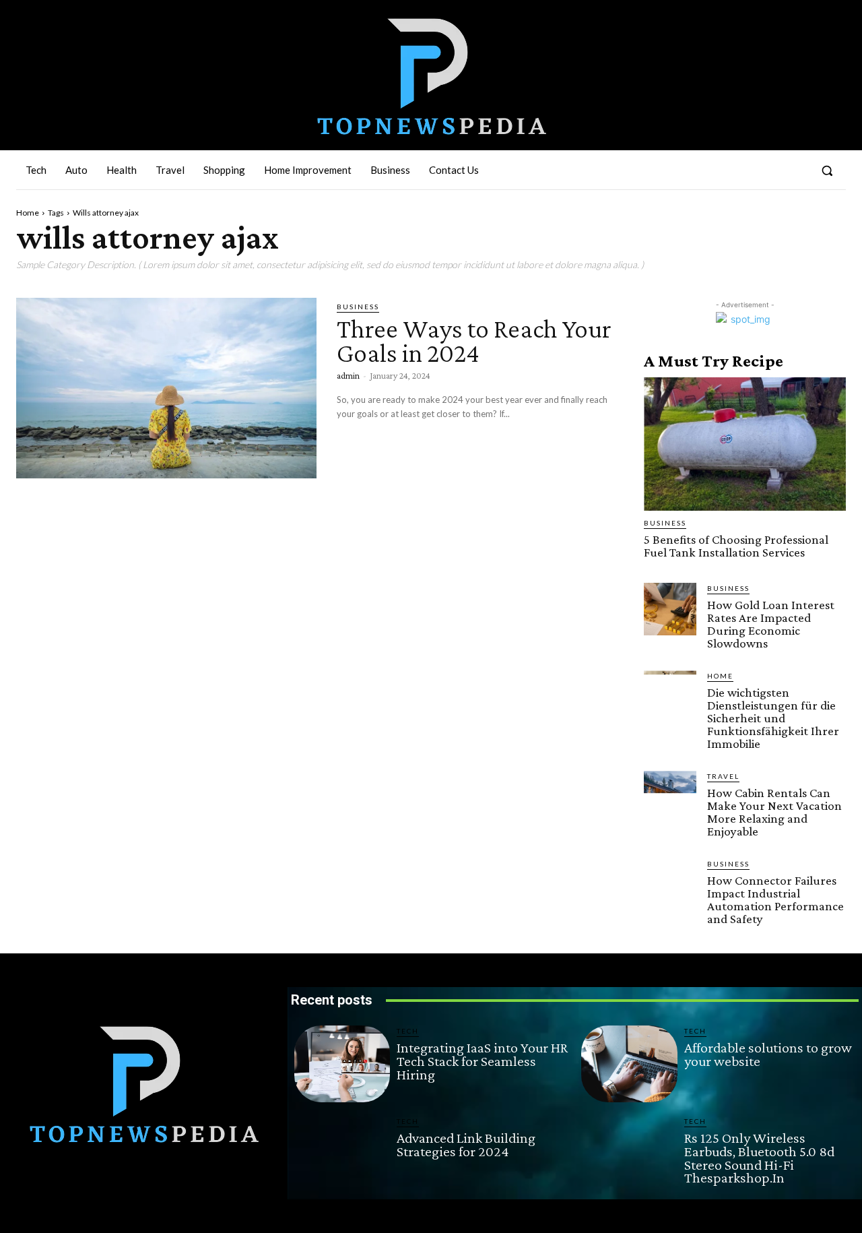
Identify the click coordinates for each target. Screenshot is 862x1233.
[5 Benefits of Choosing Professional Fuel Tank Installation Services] (745, 444)
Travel (723, 776)
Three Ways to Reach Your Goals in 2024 (474, 340)
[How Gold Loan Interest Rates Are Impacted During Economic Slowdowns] (670, 609)
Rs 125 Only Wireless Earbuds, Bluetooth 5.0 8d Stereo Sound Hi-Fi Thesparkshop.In (759, 1157)
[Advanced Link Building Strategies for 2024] (342, 1154)
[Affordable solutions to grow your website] (629, 1063)
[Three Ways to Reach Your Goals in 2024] (166, 388)
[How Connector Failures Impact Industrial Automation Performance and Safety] (670, 884)
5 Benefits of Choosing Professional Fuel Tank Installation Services (736, 545)
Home (27, 213)
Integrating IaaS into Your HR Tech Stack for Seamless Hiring (482, 1061)
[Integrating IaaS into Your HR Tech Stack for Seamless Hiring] (342, 1063)
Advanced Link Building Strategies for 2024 (466, 1144)
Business (358, 307)
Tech (408, 1031)
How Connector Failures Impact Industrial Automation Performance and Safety (775, 899)
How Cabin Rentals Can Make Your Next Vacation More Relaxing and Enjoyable (774, 812)
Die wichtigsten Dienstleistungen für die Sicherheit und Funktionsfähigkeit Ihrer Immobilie (773, 718)
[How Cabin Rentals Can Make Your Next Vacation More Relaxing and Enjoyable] (670, 797)
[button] (827, 170)
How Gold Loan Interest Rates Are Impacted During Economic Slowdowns (770, 624)
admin (348, 375)
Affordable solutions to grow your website (768, 1054)
